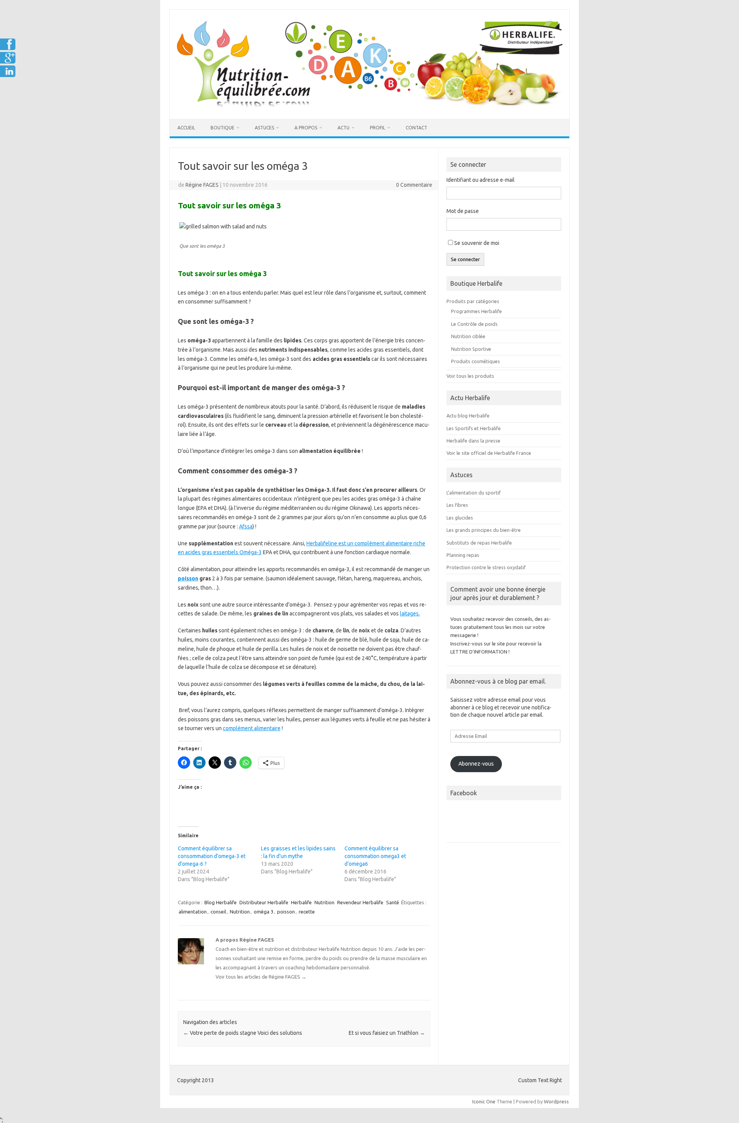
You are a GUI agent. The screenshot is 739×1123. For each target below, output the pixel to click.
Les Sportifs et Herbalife (473, 428)
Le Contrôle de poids (474, 324)
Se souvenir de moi (476, 243)
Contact (416, 127)
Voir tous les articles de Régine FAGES (261, 976)
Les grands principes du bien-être (483, 530)
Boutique (222, 127)
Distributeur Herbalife (263, 902)
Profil (377, 127)
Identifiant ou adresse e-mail (480, 180)
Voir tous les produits (470, 376)
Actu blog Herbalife (468, 415)
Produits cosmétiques (475, 361)
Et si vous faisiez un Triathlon (387, 1033)
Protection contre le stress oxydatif (486, 567)
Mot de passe (462, 211)
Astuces (264, 127)
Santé (392, 902)
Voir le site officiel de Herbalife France (488, 453)
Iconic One (483, 1101)
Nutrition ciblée (468, 336)
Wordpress (556, 1101)
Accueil (186, 127)
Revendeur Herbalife (360, 902)
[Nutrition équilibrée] (369, 106)
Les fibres (457, 505)
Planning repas (462, 555)
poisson (188, 578)
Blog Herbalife (220, 902)
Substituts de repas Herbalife (479, 542)
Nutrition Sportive (471, 349)
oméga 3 (263, 911)
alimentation (193, 911)
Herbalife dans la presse (473, 440)
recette (307, 911)
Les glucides (459, 517)
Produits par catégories (472, 301)
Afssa (245, 526)
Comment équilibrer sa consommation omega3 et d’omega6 (375, 856)
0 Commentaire (414, 185)
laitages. (410, 613)
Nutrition (324, 902)
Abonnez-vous (476, 764)
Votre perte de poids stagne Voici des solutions (242, 1033)
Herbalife (301, 902)
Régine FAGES (202, 185)
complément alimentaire (252, 728)
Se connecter (465, 259)
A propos (305, 127)
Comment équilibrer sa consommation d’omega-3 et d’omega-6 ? (212, 856)
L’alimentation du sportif (473, 492)
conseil (218, 911)
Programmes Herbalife (476, 311)
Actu (343, 127)
